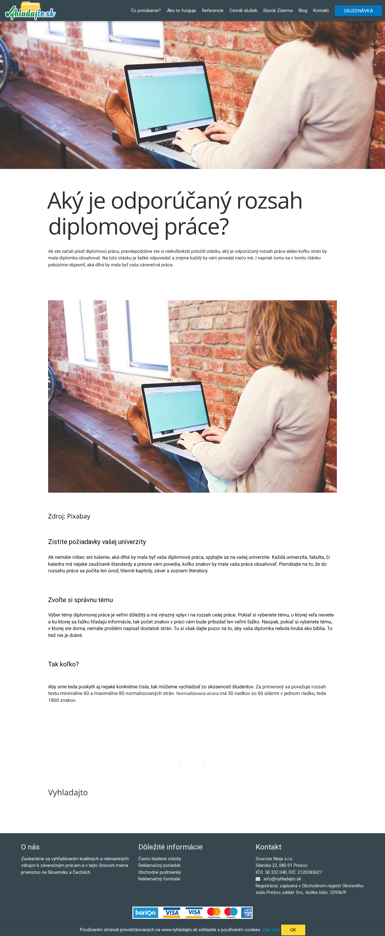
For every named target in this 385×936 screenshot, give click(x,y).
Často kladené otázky (159, 858)
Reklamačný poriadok (159, 865)
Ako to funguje (181, 10)
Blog (303, 10)
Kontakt (321, 10)
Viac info (271, 929)
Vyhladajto (68, 792)
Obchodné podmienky (159, 872)
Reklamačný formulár (159, 879)
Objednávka (358, 11)
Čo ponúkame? (146, 10)
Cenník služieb (243, 10)
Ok (293, 930)
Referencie (212, 10)
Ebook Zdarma (278, 10)
